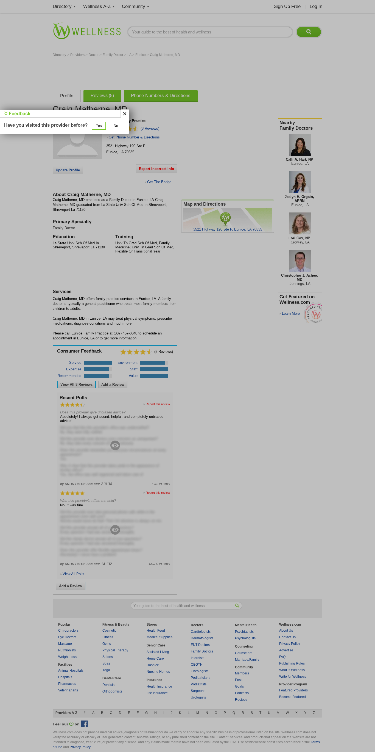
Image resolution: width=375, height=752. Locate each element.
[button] (99, 126)
